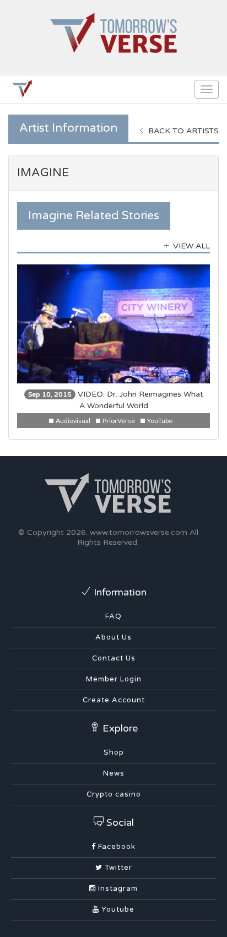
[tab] (113, 173)
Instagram (117, 888)
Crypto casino (114, 794)
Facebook (116, 846)
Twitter (117, 867)
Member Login (114, 679)
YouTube (159, 420)
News (114, 773)
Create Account (114, 700)
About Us (113, 637)
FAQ (113, 616)
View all (190, 246)
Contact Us (114, 658)
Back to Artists (182, 131)
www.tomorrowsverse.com (138, 532)
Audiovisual (72, 420)
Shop (114, 752)
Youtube (116, 909)
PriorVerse (118, 420)
